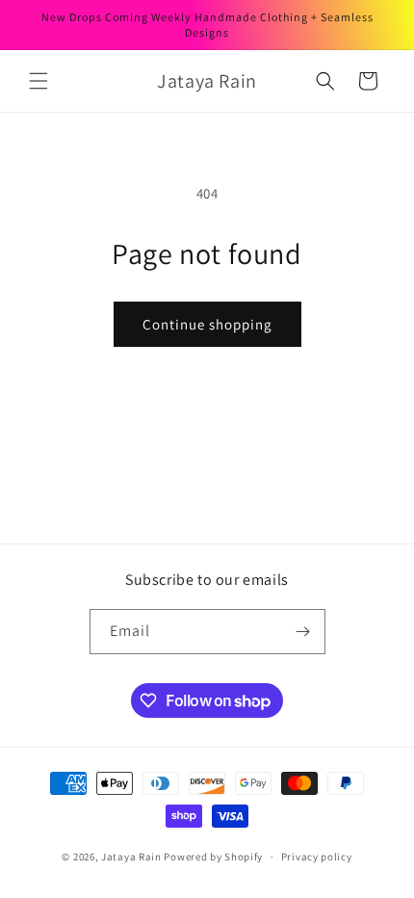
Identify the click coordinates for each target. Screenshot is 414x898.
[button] (38, 81)
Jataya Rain (132, 856)
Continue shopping (207, 324)
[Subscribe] (303, 631)
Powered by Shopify (213, 856)
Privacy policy (316, 856)
